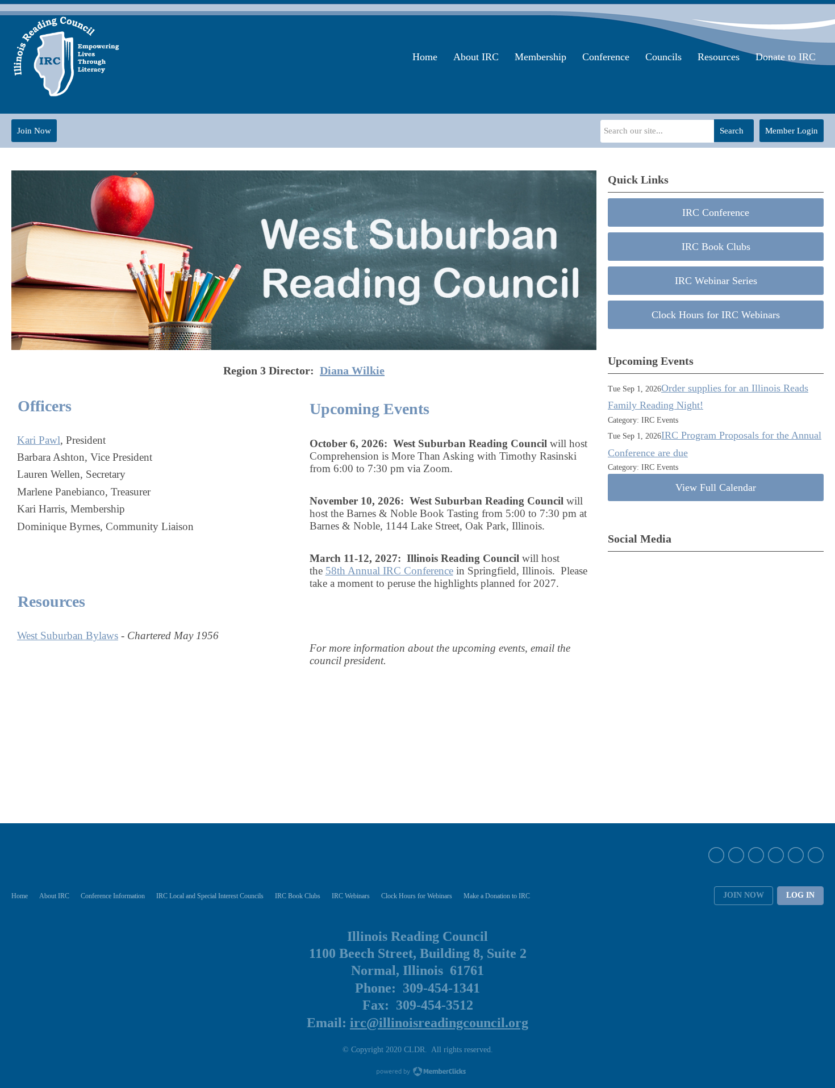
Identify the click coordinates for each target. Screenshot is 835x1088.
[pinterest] (776, 855)
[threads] (816, 855)
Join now (743, 895)
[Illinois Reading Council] (67, 56)
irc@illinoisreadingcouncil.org (439, 1022)
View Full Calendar (715, 487)
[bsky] (796, 855)
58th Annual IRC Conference (389, 571)
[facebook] (716, 855)
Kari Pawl (38, 440)
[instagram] (756, 855)
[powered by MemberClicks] (417, 1072)
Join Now (34, 130)
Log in (800, 895)
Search (732, 130)
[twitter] (736, 855)
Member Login (791, 130)
